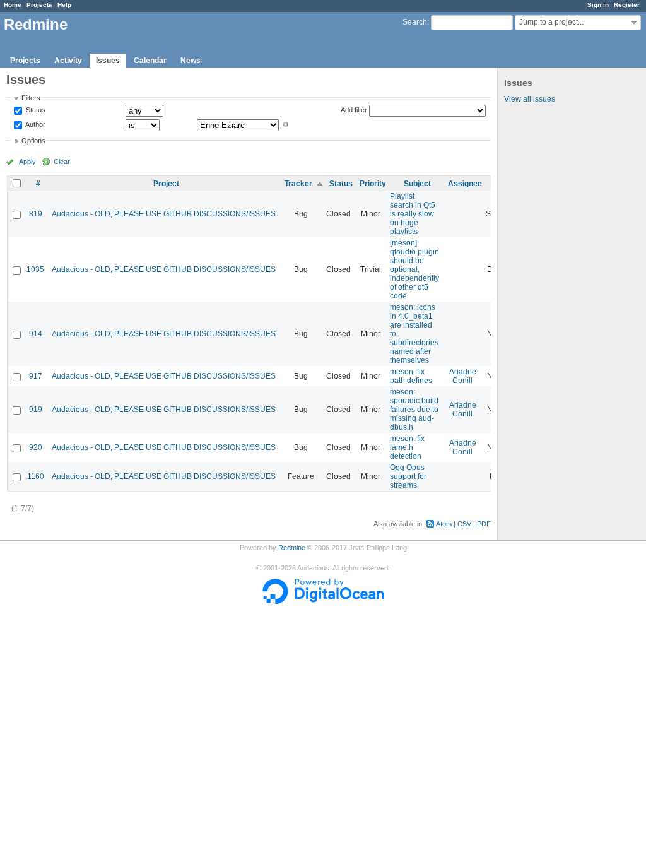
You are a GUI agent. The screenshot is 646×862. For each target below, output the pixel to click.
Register (627, 4)
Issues (108, 60)
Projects (39, 4)
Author (34, 124)
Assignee (465, 183)
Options (33, 141)
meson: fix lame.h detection (407, 447)
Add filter (354, 110)
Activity (68, 60)
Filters (30, 98)
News (190, 60)
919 (35, 409)
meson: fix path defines (411, 376)
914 (35, 333)
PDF (484, 524)
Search (414, 22)
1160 (35, 476)
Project (166, 183)
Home (12, 4)
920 (35, 447)
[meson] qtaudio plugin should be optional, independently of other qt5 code (414, 269)
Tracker (298, 183)
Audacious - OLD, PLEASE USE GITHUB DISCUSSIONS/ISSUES (164, 214)
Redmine (291, 548)
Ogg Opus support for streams (408, 476)
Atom (444, 524)
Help (64, 4)
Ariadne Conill (462, 376)
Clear (62, 161)
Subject (417, 183)
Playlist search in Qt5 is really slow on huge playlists (412, 214)
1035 (35, 269)
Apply (27, 161)
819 (35, 214)
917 (35, 376)
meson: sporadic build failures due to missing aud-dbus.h (414, 409)
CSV (464, 524)
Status (34, 110)
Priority (373, 183)
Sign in (598, 4)
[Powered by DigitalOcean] (323, 601)
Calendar (150, 60)
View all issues (529, 99)
